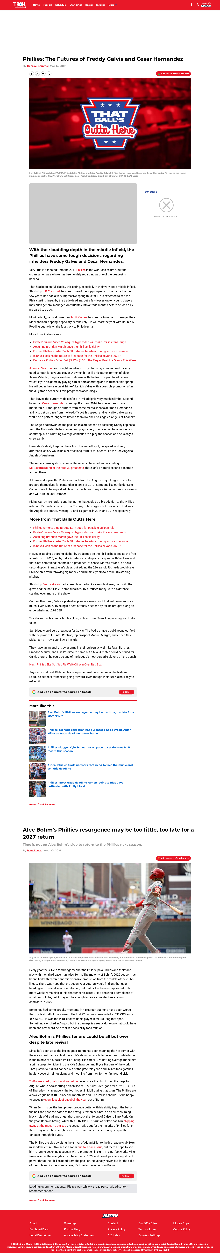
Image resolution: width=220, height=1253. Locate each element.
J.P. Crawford (51, 291)
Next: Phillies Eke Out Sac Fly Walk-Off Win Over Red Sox (65, 664)
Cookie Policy (182, 1229)
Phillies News (48, 804)
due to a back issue (90, 1147)
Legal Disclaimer (40, 1235)
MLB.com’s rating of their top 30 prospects (56, 467)
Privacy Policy (116, 1229)
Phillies (80, 270)
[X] (198, 4)
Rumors (47, 4)
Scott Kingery (79, 317)
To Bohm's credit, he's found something (54, 1081)
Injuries (100, 4)
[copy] (49, 73)
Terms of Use (147, 1229)
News (36, 4)
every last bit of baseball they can (65, 1099)
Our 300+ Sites (147, 1223)
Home (32, 804)
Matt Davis (34, 850)
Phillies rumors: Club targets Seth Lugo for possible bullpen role (73, 527)
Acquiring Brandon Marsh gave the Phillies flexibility (66, 346)
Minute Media (25, 1244)
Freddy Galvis (51, 584)
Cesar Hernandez (53, 403)
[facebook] (191, 4)
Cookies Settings (149, 1235)
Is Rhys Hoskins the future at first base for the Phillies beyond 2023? (77, 355)
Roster (89, 4)
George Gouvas (37, 66)
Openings (70, 1223)
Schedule (61, 4)
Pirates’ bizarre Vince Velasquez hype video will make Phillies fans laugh (79, 342)
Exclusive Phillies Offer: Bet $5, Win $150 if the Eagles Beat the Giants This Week (84, 360)
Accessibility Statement (79, 1235)
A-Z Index (114, 1235)
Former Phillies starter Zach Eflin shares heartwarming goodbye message (80, 351)
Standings (76, 4)
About (33, 1223)
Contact (113, 1223)
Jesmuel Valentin (40, 368)
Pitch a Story (72, 1229)
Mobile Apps (181, 1223)
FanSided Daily (39, 1229)
